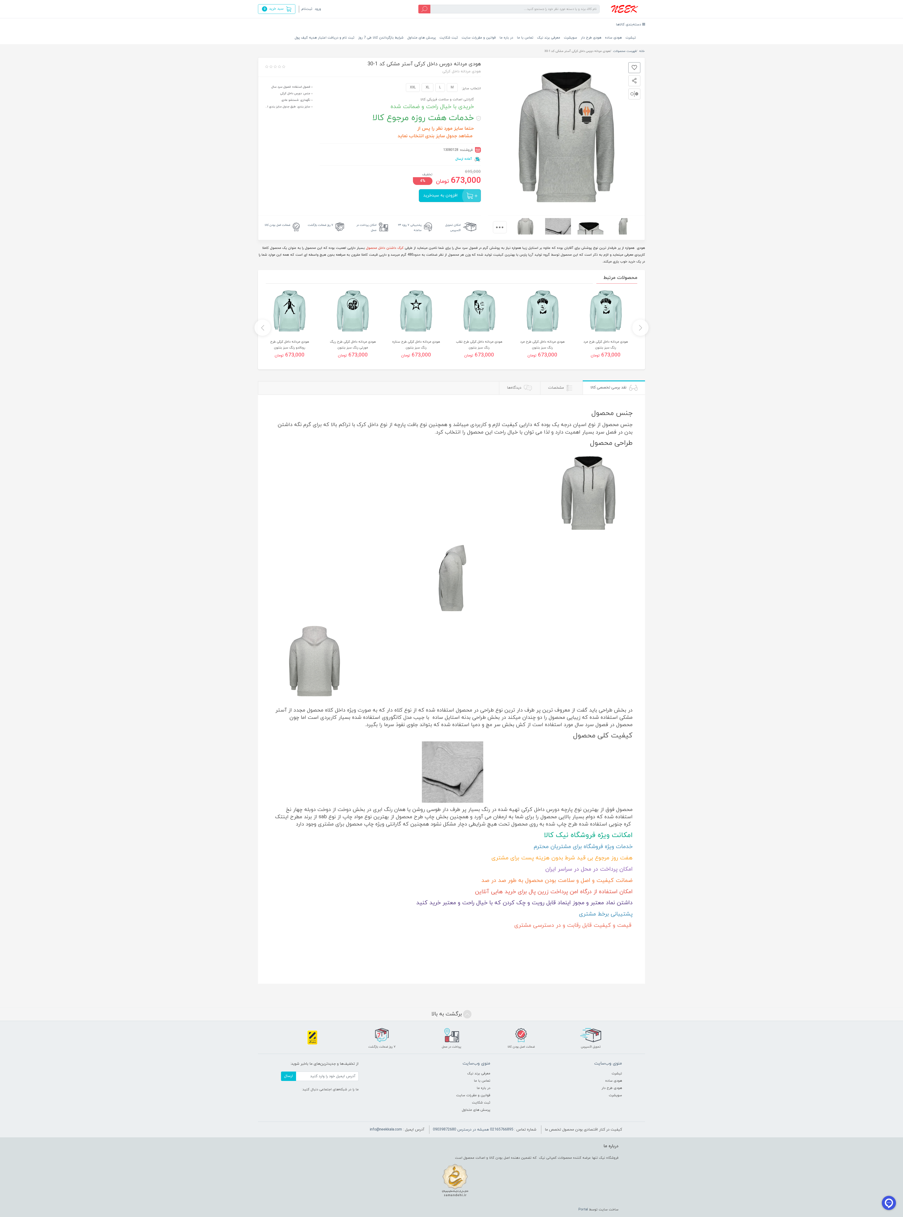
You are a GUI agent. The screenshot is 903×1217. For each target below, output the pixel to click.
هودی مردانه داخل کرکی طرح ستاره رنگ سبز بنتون (416, 345)
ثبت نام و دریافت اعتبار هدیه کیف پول (324, 37)
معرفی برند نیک (548, 37)
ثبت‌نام (306, 9)
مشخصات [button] (556, 387)
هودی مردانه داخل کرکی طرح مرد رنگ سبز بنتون (605, 345)
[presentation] (500, 227)
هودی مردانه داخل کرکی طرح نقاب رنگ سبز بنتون (479, 345)
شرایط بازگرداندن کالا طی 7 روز (381, 37)
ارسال (288, 1076)
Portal (583, 1209)
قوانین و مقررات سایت (479, 37)
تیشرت (631, 37)
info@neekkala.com (386, 1129)
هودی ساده (613, 37)
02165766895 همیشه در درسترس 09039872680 (473, 1129)
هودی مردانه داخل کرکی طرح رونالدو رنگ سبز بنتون (289, 345)
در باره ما (506, 37)
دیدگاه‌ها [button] (515, 387)
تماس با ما (525, 37)
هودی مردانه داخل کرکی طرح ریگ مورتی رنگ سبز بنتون (353, 345)
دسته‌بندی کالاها (629, 24)
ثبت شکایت (449, 37)
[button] (276, 9)
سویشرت (570, 37)
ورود (318, 9)
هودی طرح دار (591, 37)
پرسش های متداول (421, 37)
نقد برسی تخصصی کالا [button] (609, 387)
